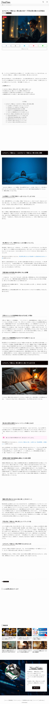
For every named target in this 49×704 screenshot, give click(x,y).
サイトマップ (35, 700)
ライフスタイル (9, 13)
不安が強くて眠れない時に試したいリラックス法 (17, 120)
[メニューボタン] (47, 2)
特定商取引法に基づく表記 (27, 700)
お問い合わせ (41, 700)
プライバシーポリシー (18, 700)
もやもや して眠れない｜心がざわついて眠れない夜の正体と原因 (20, 104)
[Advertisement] (24, 62)
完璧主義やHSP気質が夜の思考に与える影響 (16, 108)
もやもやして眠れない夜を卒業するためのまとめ (17, 122)
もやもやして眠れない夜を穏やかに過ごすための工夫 (17, 114)
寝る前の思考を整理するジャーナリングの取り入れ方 (18, 115)
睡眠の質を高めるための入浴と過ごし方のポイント (17, 118)
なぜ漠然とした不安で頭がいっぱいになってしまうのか (18, 105)
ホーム (6, 700)
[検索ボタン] (43, 2)
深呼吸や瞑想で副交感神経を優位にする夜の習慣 (17, 117)
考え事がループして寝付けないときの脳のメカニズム (18, 107)
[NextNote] (6, 2)
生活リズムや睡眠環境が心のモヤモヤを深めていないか (18, 112)
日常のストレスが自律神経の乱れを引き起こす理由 (17, 110)
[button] (6, 46)
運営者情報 (11, 700)
